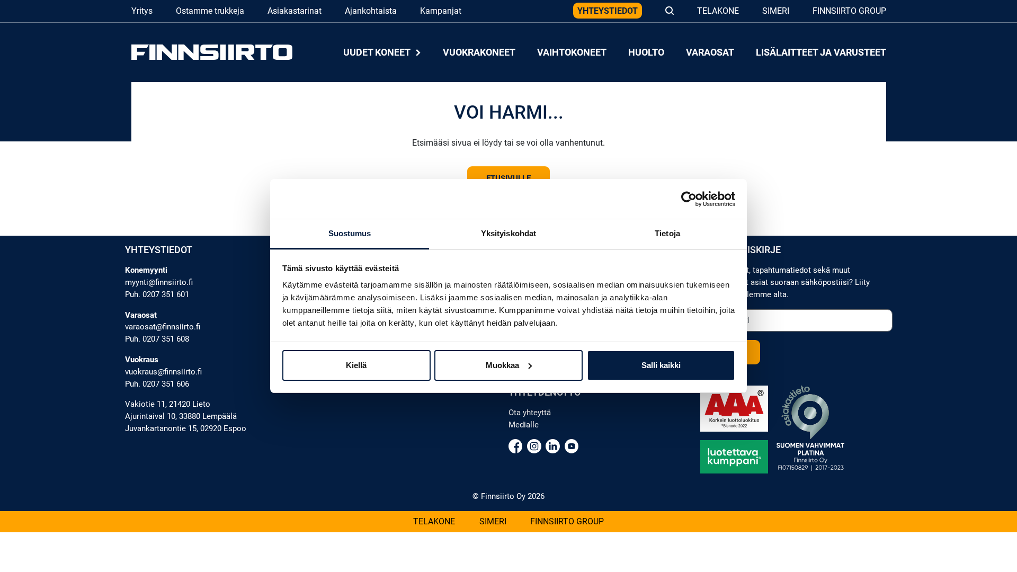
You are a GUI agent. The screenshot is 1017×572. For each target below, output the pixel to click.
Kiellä (356, 365)
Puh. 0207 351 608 (157, 339)
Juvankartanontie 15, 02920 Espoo (185, 428)
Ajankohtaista (371, 11)
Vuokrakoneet (479, 52)
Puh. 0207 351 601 (157, 294)
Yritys (142, 11)
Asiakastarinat (294, 11)
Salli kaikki (661, 365)
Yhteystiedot (607, 11)
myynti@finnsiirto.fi (159, 282)
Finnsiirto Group (849, 11)
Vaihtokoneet (571, 52)
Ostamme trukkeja (210, 11)
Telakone (718, 11)
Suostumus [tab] (349, 233)
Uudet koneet (377, 52)
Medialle (523, 425)
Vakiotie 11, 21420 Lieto (167, 404)
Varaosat (710, 52)
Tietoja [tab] (667, 233)
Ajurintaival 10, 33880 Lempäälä (181, 416)
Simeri (775, 11)
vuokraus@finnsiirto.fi (163, 372)
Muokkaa (502, 365)
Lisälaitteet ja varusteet (821, 52)
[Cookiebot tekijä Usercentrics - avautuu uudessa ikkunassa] (689, 199)
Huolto (646, 52)
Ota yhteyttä (529, 412)
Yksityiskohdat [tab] (508, 233)
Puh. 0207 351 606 (157, 384)
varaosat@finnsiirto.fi (162, 327)
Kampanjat (440, 11)
